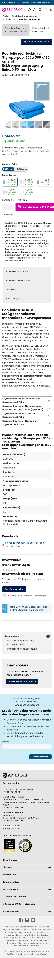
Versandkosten (14, 929)
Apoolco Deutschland (12, 828)
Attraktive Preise (16, 644)
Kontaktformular (25, 835)
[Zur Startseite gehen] (12, 10)
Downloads (12, 289)
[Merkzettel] (39, 9)
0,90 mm (21, 169)
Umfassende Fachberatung (22, 649)
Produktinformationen (18, 280)
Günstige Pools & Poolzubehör (22, 681)
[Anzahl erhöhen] (11, 207)
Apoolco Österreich (11, 825)
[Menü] (50, 9)
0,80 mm (8, 169)
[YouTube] (33, 920)
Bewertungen (13, 298)
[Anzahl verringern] (5, 207)
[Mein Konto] (34, 9)
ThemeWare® (41, 954)
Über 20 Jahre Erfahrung (20, 640)
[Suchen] (29, 9)
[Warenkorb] (45, 9)
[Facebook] (21, 920)
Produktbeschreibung (17, 271)
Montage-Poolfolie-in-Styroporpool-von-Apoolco (25, 544)
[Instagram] (27, 920)
